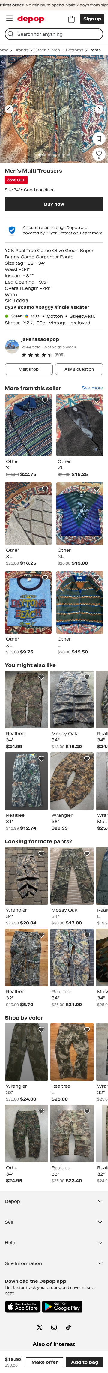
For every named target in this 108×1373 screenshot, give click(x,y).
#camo (26, 307)
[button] (62, 355)
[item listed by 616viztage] (26, 1133)
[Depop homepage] (30, 19)
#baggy (45, 307)
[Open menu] (9, 18)
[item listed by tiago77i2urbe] (72, 957)
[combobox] (54, 34)
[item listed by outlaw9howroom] (72, 1133)
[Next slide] (99, 109)
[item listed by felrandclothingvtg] (26, 1052)
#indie (62, 307)
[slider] (54, 109)
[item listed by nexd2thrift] (26, 957)
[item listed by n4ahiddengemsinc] (26, 699)
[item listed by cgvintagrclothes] (72, 699)
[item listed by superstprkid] (72, 781)
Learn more (91, 233)
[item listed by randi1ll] (72, 876)
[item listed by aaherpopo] (26, 781)
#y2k (11, 307)
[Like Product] (45, 400)
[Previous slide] (9, 109)
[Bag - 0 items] (71, 19)
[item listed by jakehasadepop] (28, 425)
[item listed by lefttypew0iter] (72, 1052)
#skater (79, 307)
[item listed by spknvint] (26, 876)
